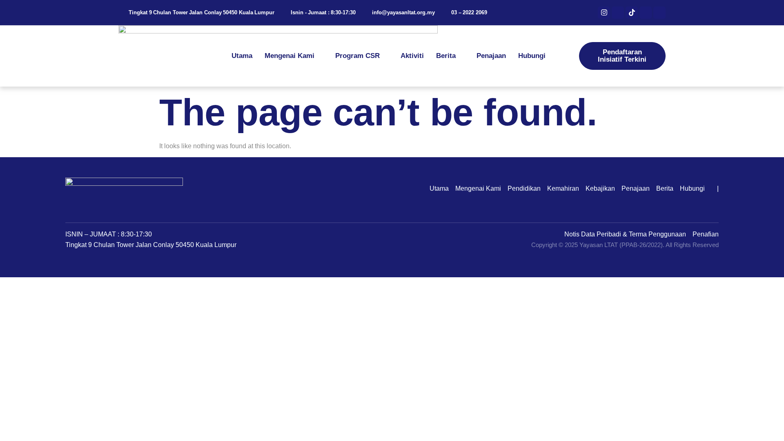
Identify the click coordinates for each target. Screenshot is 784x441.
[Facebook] (618, 13)
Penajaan (491, 56)
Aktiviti (412, 56)
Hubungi (532, 56)
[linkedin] (645, 13)
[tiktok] (632, 13)
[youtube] (659, 13)
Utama (242, 56)
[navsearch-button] (572, 56)
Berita (446, 56)
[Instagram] (604, 13)
